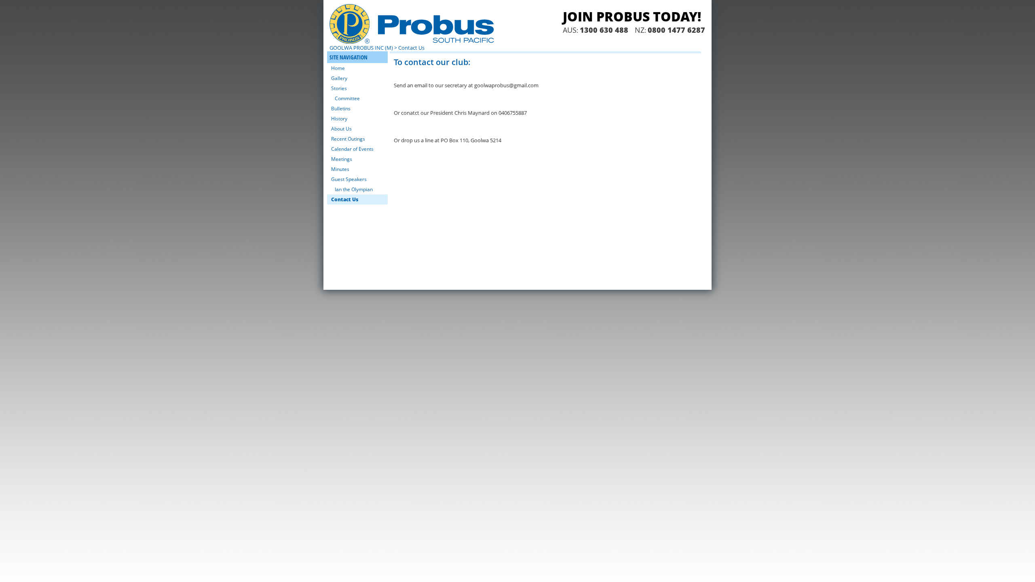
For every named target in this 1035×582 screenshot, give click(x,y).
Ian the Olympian (354, 189)
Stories (339, 88)
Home (338, 68)
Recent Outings (348, 139)
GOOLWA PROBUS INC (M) (361, 47)
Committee (347, 98)
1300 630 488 (604, 30)
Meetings (341, 159)
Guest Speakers (349, 179)
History (339, 119)
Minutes (340, 169)
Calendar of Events (352, 149)
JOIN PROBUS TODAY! (632, 16)
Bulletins (341, 108)
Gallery (339, 78)
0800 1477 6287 (676, 30)
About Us (341, 129)
